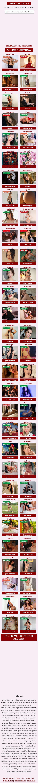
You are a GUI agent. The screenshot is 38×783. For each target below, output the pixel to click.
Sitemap (5, 778)
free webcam (10, 225)
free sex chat (27, 535)
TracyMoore (28, 248)
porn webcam (27, 341)
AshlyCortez (28, 345)
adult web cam (28, 612)
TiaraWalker (10, 577)
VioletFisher (10, 519)
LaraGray (28, 54)
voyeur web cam (10, 477)
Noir (10, 441)
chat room (10, 70)
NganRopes (28, 577)
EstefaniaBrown (10, 500)
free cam (28, 244)
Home (8, 12)
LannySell (10, 306)
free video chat (28, 554)
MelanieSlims (27, 93)
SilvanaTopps (27, 170)
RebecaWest (28, 500)
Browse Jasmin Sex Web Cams (22, 12)
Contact (11, 778)
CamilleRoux (28, 73)
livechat (10, 244)
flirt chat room (28, 147)
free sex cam (27, 477)
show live (10, 419)
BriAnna (27, 112)
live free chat (27, 399)
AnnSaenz (10, 287)
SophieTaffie (10, 558)
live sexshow (27, 89)
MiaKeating (28, 441)
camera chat (28, 70)
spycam (27, 109)
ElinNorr (10, 538)
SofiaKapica (10, 345)
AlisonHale (10, 132)
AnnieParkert (27, 558)
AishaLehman (10, 228)
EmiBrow (10, 190)
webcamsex (28, 322)
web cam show (10, 167)
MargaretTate (27, 132)
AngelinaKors (27, 596)
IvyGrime (28, 480)
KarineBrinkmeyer (28, 364)
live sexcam (28, 496)
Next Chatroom (13, 46)
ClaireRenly (10, 170)
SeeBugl (10, 248)
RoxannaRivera (28, 151)
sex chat (10, 496)
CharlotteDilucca (27, 616)
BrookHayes (28, 383)
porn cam (10, 264)
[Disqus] (19, 667)
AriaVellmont (28, 267)
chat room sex (10, 89)
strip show (10, 457)
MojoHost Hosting (8, 781)
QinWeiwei (27, 325)
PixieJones (27, 461)
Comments (27, 46)
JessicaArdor (10, 151)
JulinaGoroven (10, 364)
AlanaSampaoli (10, 325)
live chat (10, 612)
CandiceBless (27, 422)
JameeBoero (10, 480)
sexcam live (10, 535)
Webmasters (31, 781)
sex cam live (28, 225)
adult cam (27, 516)
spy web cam (10, 399)
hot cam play (27, 206)
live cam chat (27, 128)
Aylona (27, 190)
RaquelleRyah (27, 519)
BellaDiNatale (10, 461)
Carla (10, 403)
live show (27, 380)
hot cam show (28, 593)
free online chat (10, 380)
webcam (10, 341)
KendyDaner (10, 596)
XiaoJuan (10, 267)
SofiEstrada (10, 73)
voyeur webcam (10, 438)
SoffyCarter (10, 383)
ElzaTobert (27, 287)
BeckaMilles (10, 422)
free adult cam (28, 302)
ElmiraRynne (10, 112)
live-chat (28, 438)
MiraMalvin (28, 538)
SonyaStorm (28, 306)
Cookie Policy (30, 778)
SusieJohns (10, 54)
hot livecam (28, 457)
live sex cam (10, 206)
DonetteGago (10, 616)
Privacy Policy (20, 778)
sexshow (28, 361)
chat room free (10, 516)
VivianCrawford (28, 209)
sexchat (10, 128)
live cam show (10, 186)
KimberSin (27, 403)
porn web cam (10, 361)
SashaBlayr (28, 228)
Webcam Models (20, 781)
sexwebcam (28, 574)
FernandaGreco (10, 93)
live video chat (10, 302)
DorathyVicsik (10, 209)
